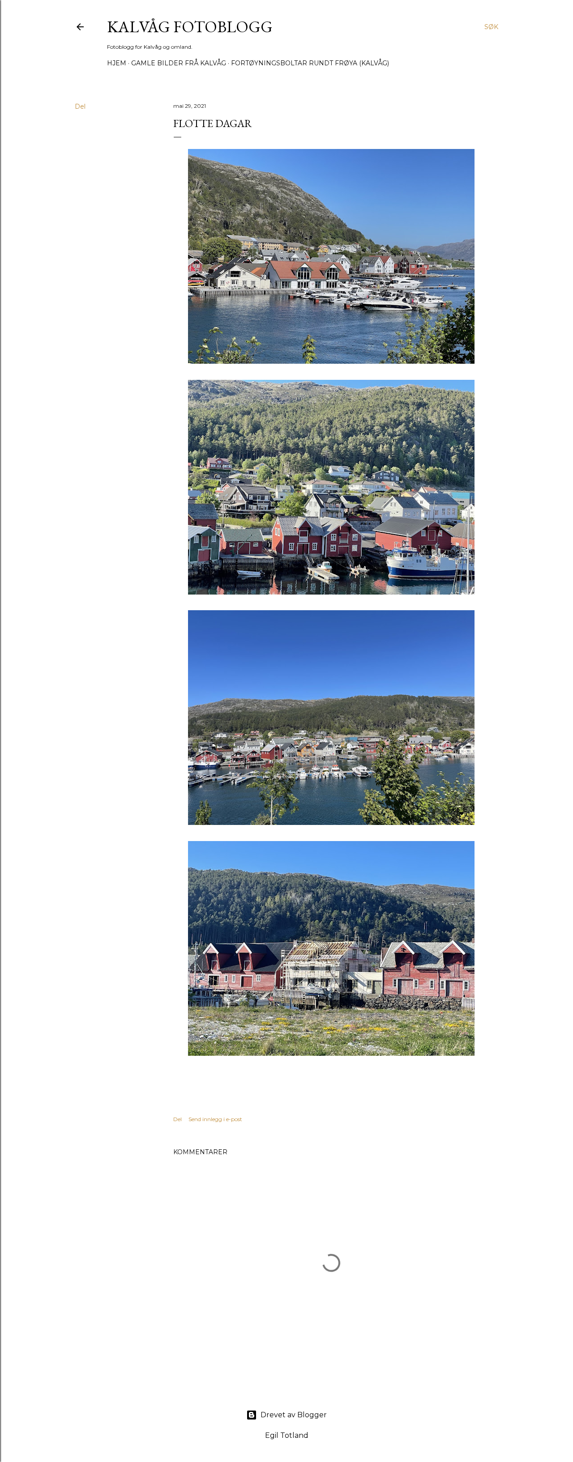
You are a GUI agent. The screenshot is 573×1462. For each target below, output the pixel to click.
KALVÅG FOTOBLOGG (190, 26)
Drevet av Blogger (294, 1415)
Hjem (116, 63)
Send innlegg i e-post (215, 1119)
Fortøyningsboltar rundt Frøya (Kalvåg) (310, 63)
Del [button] (80, 106)
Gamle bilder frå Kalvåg (178, 63)
